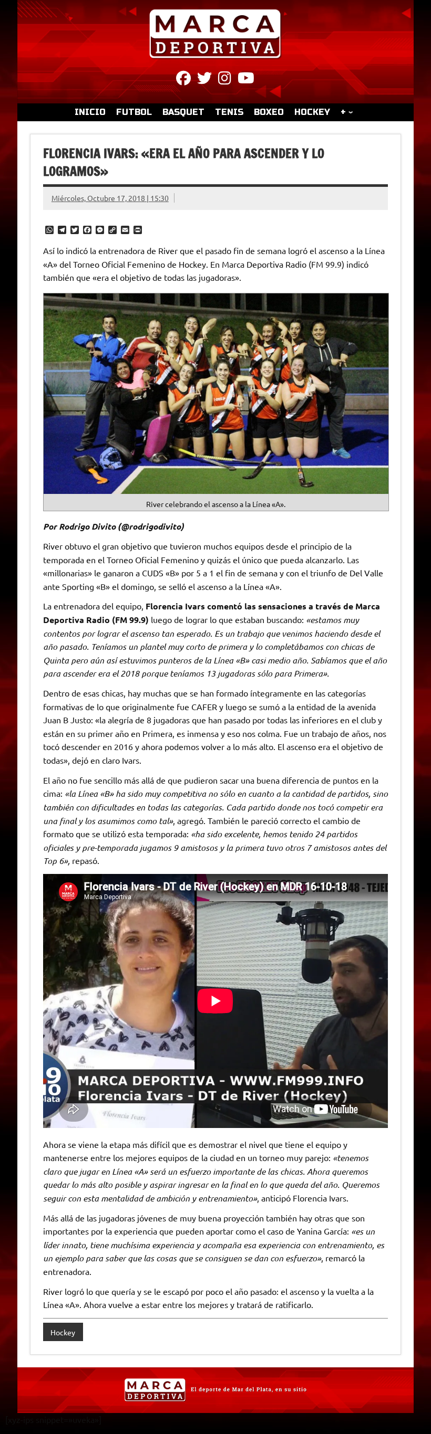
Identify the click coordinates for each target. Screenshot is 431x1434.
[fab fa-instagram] (224, 80)
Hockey (62, 1332)
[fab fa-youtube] (246, 80)
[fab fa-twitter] (204, 80)
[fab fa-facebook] (183, 80)
